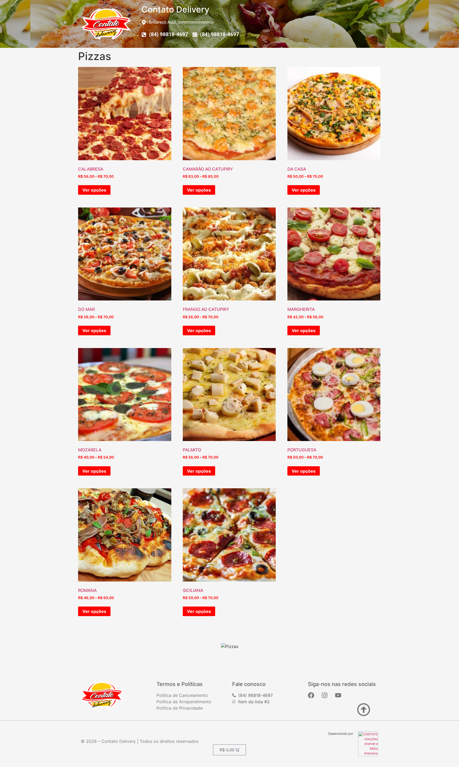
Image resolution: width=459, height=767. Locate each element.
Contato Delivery (175, 9)
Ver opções (94, 190)
